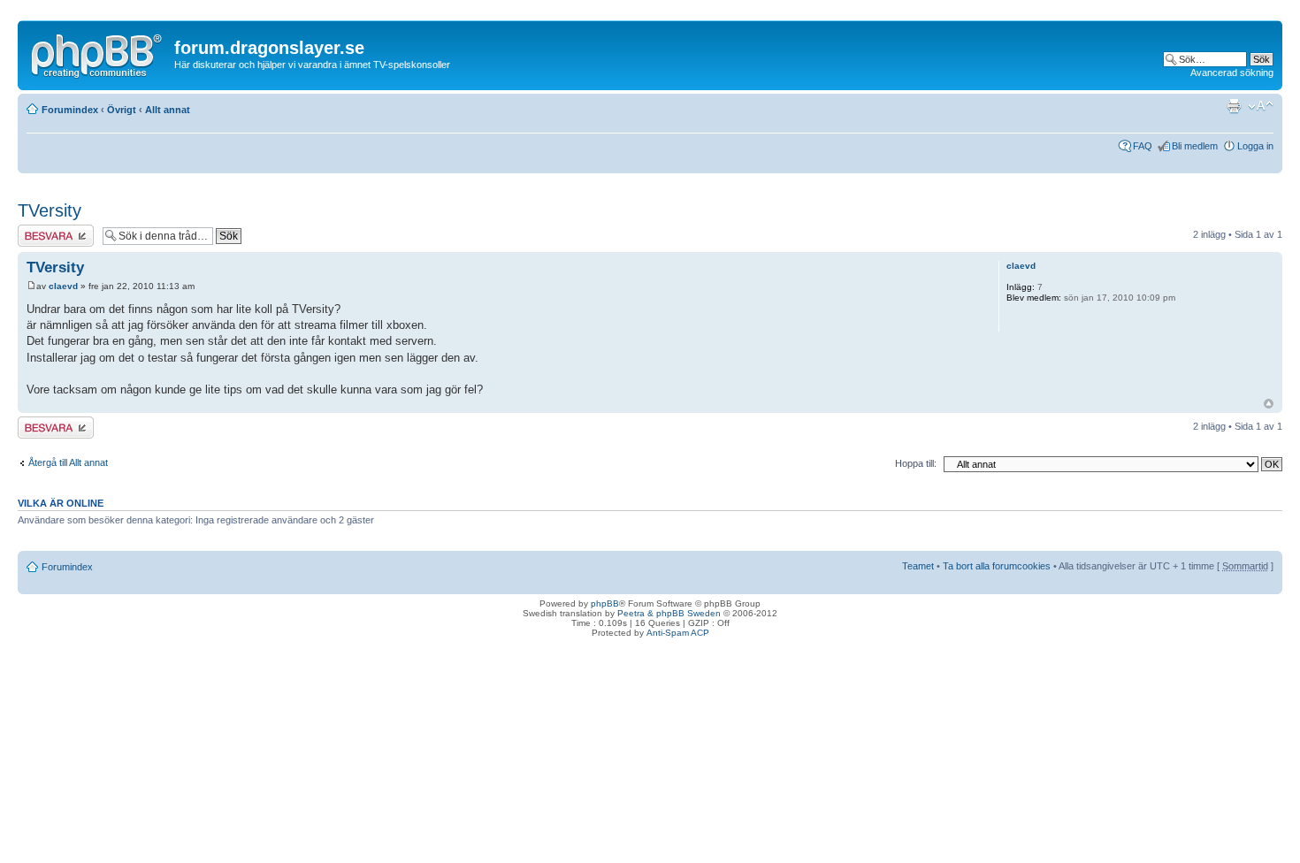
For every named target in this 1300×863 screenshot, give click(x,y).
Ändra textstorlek (1260, 106)
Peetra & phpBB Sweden (669, 613)
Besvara (36, 230)
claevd (63, 286)
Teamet (918, 566)
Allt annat (167, 109)
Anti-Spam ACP (677, 633)
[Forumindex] (98, 52)
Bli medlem (1195, 146)
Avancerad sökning (1231, 72)
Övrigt (121, 109)
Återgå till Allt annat (68, 462)
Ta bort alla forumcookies (997, 566)
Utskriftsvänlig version (1233, 106)
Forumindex (70, 109)
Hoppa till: (916, 463)
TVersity (49, 210)
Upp (1268, 404)
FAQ (1142, 146)
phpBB (605, 603)
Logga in (1255, 146)
